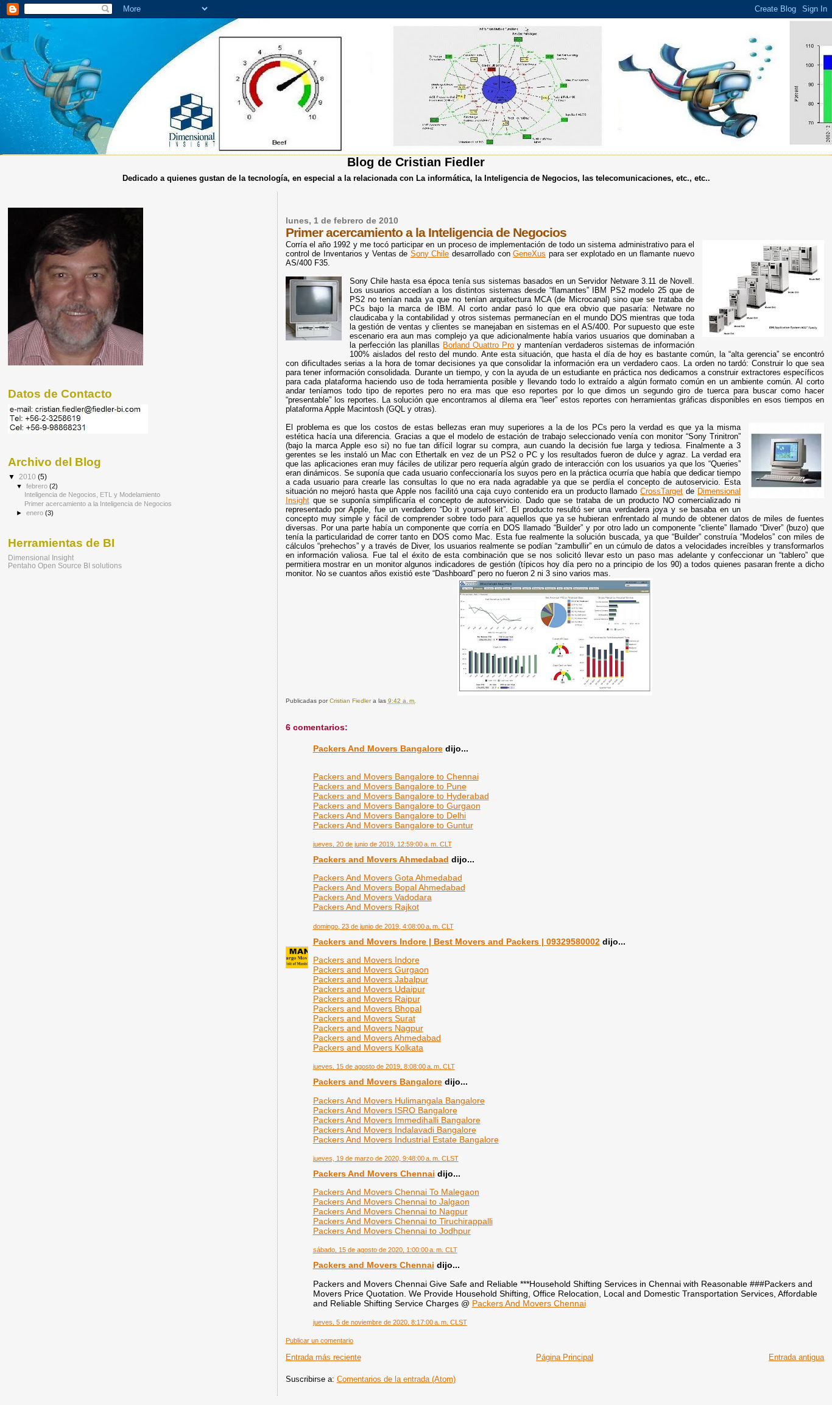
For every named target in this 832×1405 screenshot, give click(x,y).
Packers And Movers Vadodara (372, 897)
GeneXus (529, 253)
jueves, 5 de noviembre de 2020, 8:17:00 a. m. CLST (390, 1322)
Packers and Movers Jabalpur (370, 979)
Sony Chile (430, 253)
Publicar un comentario (319, 1340)
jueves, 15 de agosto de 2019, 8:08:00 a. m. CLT (384, 1066)
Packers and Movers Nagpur (368, 1028)
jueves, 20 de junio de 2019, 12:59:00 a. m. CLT (382, 844)
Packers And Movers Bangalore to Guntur (393, 825)
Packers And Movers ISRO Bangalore (385, 1110)
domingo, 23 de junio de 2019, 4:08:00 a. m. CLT (383, 926)
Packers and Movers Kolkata (368, 1047)
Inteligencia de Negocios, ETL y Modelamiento (92, 494)
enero (35, 512)
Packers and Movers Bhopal (367, 1008)
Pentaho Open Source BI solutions (65, 565)
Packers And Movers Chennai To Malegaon (396, 1192)
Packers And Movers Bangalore (378, 748)
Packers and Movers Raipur (366, 999)
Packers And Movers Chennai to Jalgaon (391, 1201)
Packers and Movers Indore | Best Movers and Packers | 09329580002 (456, 941)
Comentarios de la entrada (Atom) (396, 1379)
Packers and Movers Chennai (373, 1265)
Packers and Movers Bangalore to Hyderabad (401, 796)
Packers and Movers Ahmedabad (381, 859)
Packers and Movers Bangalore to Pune (390, 786)
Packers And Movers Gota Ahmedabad (387, 877)
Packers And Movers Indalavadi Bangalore (394, 1130)
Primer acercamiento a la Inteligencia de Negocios (98, 503)
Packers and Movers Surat (364, 1018)
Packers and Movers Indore (366, 960)
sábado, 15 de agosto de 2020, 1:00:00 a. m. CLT (385, 1249)
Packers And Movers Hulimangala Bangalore (399, 1100)
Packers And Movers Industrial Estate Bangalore (406, 1139)
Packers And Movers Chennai (374, 1173)
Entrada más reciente (323, 1357)
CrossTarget (661, 491)
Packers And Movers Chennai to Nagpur (390, 1211)
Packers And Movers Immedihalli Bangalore (397, 1120)
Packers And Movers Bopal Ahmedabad (389, 887)
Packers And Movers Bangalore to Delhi (389, 815)
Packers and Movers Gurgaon (371, 969)
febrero (37, 486)
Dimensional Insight (41, 558)
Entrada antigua (796, 1357)
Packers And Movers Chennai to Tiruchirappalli (403, 1221)
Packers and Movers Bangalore (377, 1081)
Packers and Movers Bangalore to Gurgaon (397, 806)
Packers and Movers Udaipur (369, 989)
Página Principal (564, 1357)
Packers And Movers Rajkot (366, 907)
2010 (28, 477)
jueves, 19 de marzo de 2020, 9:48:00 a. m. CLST (386, 1158)
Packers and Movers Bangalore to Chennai (396, 776)
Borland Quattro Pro (478, 345)
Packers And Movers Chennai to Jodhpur (392, 1231)
